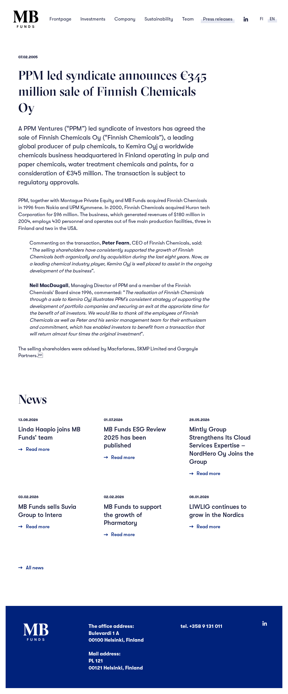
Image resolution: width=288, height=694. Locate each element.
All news (34, 567)
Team (188, 19)
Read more (37, 449)
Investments (92, 19)
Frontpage (60, 19)
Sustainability (159, 19)
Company (124, 19)
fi (261, 19)
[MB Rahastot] (25, 19)
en (272, 19)
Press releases (217, 19)
